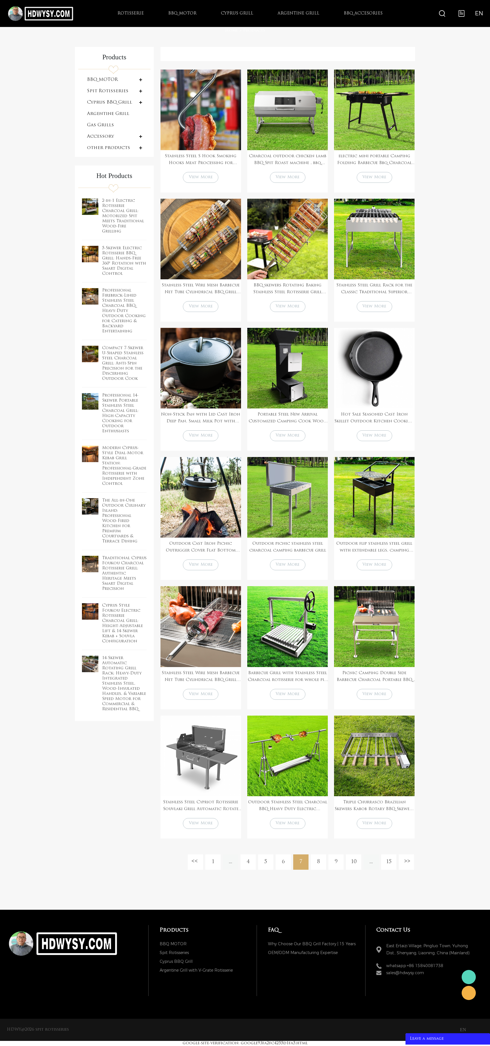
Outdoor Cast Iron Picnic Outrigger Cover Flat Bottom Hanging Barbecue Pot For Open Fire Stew (200, 548)
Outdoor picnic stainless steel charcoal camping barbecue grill (287, 547)
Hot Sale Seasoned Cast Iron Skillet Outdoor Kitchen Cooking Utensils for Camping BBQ (374, 418)
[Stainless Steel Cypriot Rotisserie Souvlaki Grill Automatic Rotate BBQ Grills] (200, 756)
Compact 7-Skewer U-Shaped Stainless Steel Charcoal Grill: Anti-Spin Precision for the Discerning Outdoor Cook (122, 363)
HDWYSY (469, 977)
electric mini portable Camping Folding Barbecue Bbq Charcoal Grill (374, 160)
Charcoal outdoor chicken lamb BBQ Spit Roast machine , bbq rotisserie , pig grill (287, 160)
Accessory (100, 136)
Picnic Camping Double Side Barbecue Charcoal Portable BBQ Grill (374, 677)
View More (201, 177)
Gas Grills (100, 125)
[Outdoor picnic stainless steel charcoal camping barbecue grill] (287, 497)
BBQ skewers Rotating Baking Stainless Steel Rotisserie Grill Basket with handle (287, 289)
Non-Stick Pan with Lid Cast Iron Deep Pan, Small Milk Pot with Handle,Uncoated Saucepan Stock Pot (200, 418)
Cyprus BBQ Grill (109, 102)
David (469, 993)
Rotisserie (130, 13)
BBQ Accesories (363, 13)
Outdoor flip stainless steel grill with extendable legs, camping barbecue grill (374, 548)
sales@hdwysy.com (405, 973)
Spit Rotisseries (107, 91)
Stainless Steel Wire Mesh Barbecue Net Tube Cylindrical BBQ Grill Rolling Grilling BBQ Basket (201, 289)
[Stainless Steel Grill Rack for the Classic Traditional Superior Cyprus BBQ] (374, 239)
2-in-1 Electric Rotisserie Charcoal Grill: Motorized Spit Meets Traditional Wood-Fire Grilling (123, 216)
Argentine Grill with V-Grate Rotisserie (196, 970)
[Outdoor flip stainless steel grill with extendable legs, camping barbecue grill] (374, 497)
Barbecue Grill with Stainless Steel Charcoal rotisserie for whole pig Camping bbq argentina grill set (287, 677)
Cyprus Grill (237, 13)
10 (353, 862)
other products (108, 148)
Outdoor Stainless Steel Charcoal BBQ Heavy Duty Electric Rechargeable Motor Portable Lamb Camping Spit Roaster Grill (287, 806)
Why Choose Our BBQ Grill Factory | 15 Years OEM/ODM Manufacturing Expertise (312, 944)
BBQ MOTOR (182, 13)
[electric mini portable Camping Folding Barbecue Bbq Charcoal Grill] (374, 110)
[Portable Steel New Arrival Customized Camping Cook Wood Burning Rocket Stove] (287, 368)
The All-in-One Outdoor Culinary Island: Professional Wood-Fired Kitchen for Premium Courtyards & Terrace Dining (123, 521)
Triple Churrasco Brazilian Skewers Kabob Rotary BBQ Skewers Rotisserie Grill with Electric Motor (374, 806)
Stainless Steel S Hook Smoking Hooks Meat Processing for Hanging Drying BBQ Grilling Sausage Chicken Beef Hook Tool (200, 160)
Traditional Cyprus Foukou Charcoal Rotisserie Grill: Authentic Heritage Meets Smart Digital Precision (124, 573)
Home (231, 30)
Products (254, 30)
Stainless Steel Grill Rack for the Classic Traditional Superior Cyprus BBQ (374, 289)
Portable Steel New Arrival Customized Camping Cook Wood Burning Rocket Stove (288, 418)
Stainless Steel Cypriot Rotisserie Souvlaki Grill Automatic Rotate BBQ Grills (200, 806)
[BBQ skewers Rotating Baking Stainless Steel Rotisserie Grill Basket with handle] (287, 239)
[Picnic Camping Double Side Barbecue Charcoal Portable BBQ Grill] (374, 626)
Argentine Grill (298, 13)
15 (389, 862)
